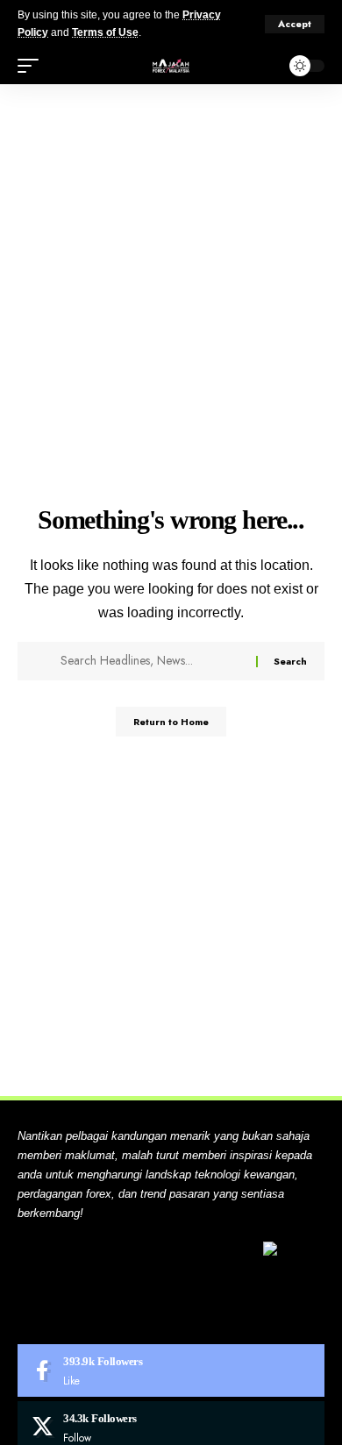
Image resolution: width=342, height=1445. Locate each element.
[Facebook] (171, 1370)
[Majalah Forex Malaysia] (171, 65)
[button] (294, 24)
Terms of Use (105, 32)
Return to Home (171, 722)
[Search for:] (151, 661)
